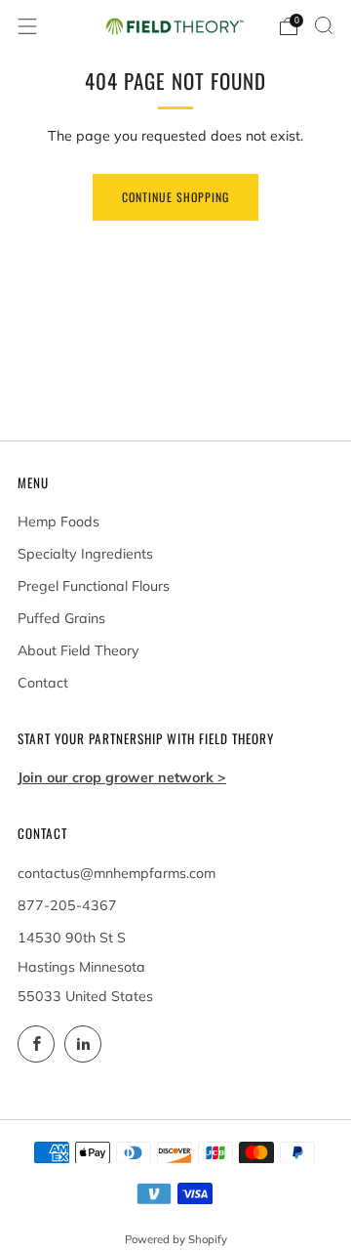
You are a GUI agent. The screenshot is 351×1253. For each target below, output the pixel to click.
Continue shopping (175, 196)
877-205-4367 (67, 905)
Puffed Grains (61, 618)
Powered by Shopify (176, 1239)
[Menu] (27, 26)
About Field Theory (78, 650)
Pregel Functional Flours (94, 586)
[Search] (323, 25)
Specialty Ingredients (85, 554)
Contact (43, 682)
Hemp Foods (58, 521)
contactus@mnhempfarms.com (116, 873)
